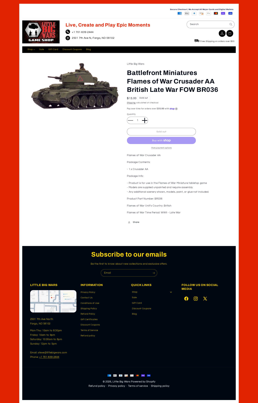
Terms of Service (89, 330)
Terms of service (138, 386)
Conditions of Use (90, 303)
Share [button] (136, 222)
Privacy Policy (88, 292)
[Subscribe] (153, 273)
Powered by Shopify (143, 381)
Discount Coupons (90, 325)
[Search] (230, 24)
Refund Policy (88, 314)
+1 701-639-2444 (82, 32)
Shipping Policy (89, 308)
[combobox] (210, 24)
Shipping (131, 103)
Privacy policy (116, 386)
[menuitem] (31, 49)
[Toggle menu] (171, 292)
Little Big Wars (121, 381)
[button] (229, 33)
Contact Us (87, 298)
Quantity (131, 114)
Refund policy (88, 336)
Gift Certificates (89, 319)
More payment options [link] (161, 148)
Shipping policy (160, 386)
